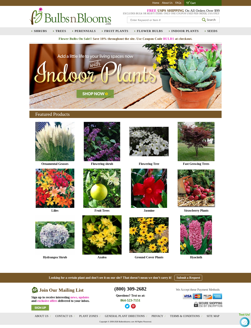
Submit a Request (188, 277)
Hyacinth (196, 257)
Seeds (212, 31)
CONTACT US (63, 316)
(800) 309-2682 (130, 289)
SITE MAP (213, 316)
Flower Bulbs (150, 31)
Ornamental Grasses (54, 163)
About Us (167, 3)
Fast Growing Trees (196, 163)
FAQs (178, 3)
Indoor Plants (185, 31)
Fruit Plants (116, 31)
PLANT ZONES (88, 316)
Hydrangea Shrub (55, 257)
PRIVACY (157, 316)
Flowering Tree (149, 163)
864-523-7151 (130, 300)
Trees (60, 31)
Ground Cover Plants (149, 257)
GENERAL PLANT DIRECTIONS (125, 316)
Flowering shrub (102, 163)
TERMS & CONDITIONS (185, 316)
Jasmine (149, 210)
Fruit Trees (102, 210)
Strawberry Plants (196, 210)
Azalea (101, 257)
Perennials (85, 31)
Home (155, 3)
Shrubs (40, 31)
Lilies (54, 210)
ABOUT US (41, 316)
